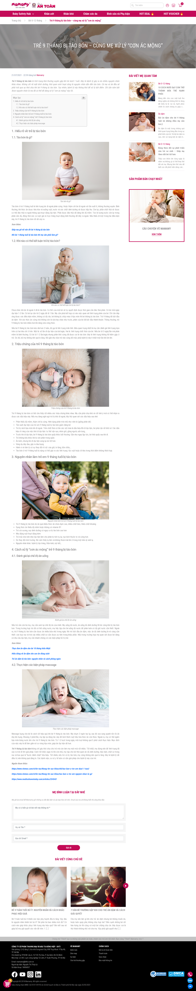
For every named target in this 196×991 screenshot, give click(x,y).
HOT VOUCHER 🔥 (173, 13)
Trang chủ (16, 20)
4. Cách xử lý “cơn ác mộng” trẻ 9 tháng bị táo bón (32, 117)
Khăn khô (69, 13)
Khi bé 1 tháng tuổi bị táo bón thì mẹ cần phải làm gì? (35, 235)
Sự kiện (73, 957)
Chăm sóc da (90, 13)
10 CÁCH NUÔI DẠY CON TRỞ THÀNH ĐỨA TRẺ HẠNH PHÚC (171, 90)
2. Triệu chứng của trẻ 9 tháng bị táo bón (28, 111)
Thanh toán (103, 953)
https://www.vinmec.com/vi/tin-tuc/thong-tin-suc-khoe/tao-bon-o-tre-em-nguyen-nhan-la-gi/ (52, 774)
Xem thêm (156, 234)
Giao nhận (102, 957)
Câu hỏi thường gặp (77, 960)
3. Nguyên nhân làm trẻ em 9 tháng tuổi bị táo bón (32, 114)
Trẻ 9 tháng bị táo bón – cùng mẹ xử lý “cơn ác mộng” (75, 20)
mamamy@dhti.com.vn (25, 962)
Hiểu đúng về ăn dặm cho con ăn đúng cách (30, 653)
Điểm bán (73, 950)
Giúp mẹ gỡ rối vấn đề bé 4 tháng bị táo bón (30, 229)
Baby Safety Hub (22, 13)
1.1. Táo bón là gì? (23, 104)
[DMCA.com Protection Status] (176, 974)
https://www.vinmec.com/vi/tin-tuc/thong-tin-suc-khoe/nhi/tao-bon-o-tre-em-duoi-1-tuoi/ (50, 768)
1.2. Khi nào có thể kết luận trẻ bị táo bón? (32, 107)
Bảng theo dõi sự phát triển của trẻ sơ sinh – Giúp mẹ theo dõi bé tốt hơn (171, 151)
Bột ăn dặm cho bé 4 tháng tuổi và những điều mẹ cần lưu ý (171, 120)
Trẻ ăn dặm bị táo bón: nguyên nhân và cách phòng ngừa (36, 659)
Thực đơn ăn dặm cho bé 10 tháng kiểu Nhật (31, 648)
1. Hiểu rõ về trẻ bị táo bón (23, 101)
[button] (11, 885)
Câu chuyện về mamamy (156, 228)
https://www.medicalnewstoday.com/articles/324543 (34, 779)
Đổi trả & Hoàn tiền (106, 950)
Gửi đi (68, 847)
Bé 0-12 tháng (35, 20)
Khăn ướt (49, 13)
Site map (73, 953)
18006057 (26, 967)
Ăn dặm (161, 114)
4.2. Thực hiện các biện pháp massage (30, 123)
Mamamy (40, 75)
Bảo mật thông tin (105, 960)
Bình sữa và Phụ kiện (118, 13)
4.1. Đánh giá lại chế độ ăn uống (28, 120)
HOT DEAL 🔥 (146, 13)
